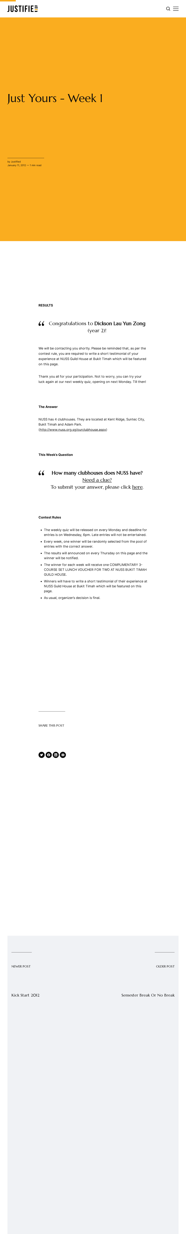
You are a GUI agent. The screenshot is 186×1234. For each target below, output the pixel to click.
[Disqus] (93, 1096)
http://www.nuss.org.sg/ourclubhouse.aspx (73, 430)
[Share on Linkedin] (56, 755)
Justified (16, 161)
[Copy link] (63, 755)
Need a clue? (97, 480)
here (137, 487)
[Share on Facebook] (49, 755)
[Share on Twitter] (42, 755)
